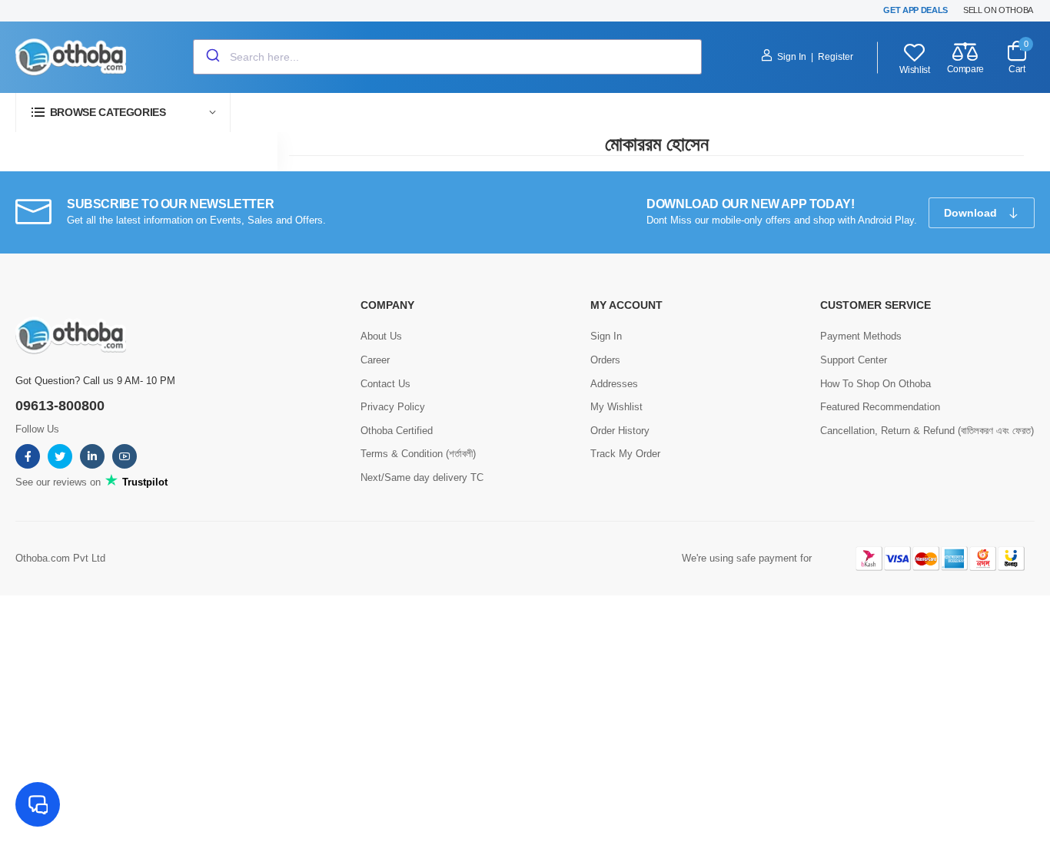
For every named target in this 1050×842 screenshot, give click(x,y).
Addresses (614, 384)
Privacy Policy (393, 407)
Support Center (853, 360)
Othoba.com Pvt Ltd (60, 558)
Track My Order (625, 453)
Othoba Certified (397, 430)
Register (835, 56)
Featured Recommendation (880, 407)
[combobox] (447, 57)
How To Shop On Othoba (875, 384)
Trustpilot (143, 482)
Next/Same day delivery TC (422, 477)
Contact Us (385, 384)
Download (972, 213)
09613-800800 (60, 406)
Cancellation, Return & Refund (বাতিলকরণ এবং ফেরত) (927, 430)
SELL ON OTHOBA (998, 10)
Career (375, 360)
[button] (123, 112)
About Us (381, 336)
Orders (605, 360)
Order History (620, 430)
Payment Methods (861, 336)
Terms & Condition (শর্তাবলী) (418, 453)
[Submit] (212, 57)
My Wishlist (616, 407)
